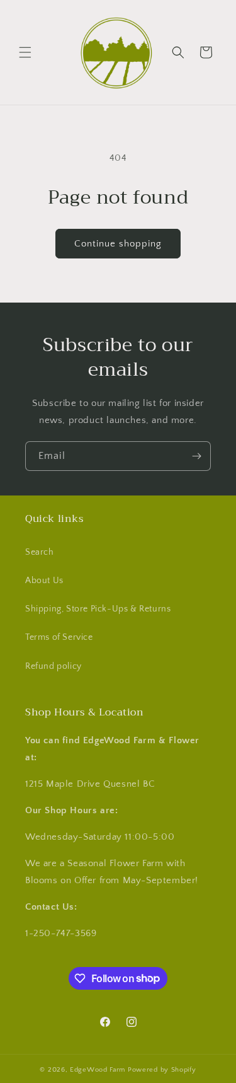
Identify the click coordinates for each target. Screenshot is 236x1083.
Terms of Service (59, 637)
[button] (25, 52)
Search (39, 552)
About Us (44, 581)
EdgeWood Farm (99, 1070)
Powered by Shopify (162, 1070)
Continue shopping (118, 243)
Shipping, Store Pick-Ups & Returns (98, 609)
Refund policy (53, 666)
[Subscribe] (196, 456)
